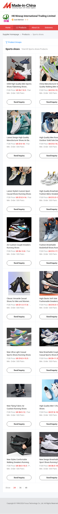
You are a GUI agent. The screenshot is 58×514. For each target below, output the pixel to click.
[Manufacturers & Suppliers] (20, 5)
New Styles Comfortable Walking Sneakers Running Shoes (18, 462)
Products (22, 27)
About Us (35, 27)
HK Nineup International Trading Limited (33, 16)
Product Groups (14, 42)
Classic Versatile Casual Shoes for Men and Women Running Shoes (18, 301)
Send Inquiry (19, 102)
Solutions (49, 27)
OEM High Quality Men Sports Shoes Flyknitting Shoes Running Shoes (19, 87)
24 (14, 488)
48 (26, 487)
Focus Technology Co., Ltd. (34, 503)
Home (7, 27)
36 (20, 487)
